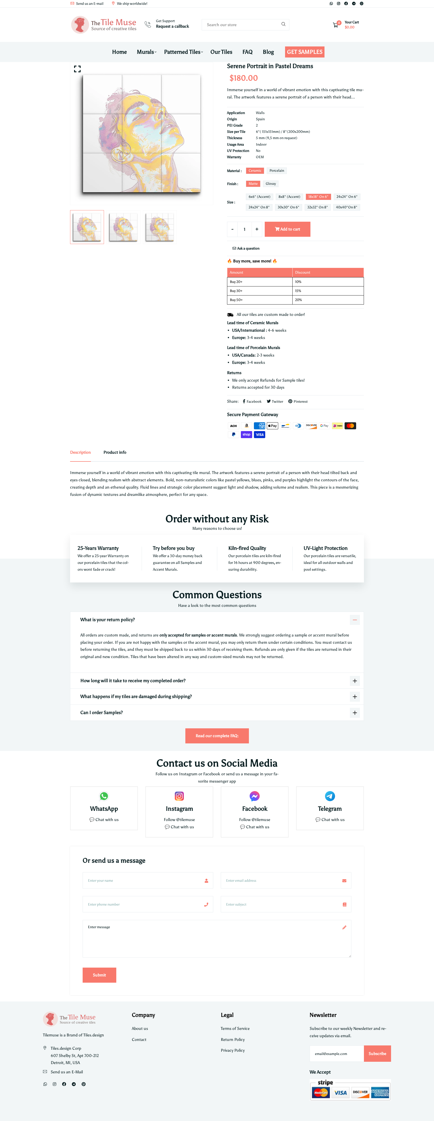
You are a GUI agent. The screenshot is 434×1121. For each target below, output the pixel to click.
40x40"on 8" (346, 207)
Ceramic (255, 170)
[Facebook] (346, 4)
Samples (188, 562)
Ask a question (248, 248)
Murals (145, 51)
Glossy (271, 184)
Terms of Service (235, 1028)
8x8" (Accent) (289, 197)
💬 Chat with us (104, 819)
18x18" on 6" (318, 197)
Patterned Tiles (182, 51)
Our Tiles (221, 51)
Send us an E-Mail (67, 1072)
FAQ (247, 51)
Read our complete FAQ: (217, 735)
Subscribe (377, 1053)
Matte (253, 184)
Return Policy (233, 1039)
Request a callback (172, 26)
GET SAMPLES (304, 51)
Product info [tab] (114, 452)
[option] (141, 133)
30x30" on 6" (288, 207)
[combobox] (245, 24)
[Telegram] (354, 4)
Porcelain (276, 170)
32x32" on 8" (317, 207)
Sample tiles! (293, 380)
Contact (139, 1039)
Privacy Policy (233, 1050)
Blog (268, 51)
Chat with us (182, 826)
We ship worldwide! (131, 4)
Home (119, 51)
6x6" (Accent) (259, 197)
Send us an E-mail (89, 4)
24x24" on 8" (259, 207)
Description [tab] (80, 452)
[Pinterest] (361, 4)
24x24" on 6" (347, 197)
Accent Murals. (165, 569)
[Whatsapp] (331, 4)
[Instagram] (339, 4)
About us (140, 1028)
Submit (99, 975)
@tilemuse (185, 819)
